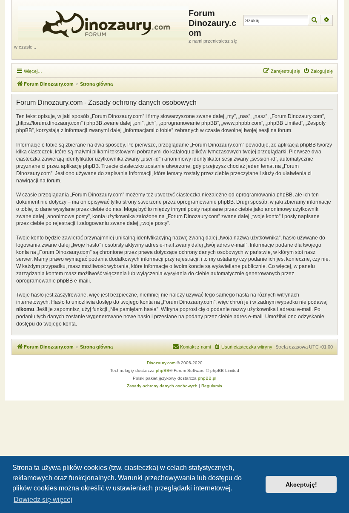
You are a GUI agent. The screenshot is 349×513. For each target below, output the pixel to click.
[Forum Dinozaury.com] (101, 21)
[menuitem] (318, 71)
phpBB (162, 370)
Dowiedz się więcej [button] (43, 499)
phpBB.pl (207, 378)
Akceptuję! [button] (301, 484)
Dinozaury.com (161, 362)
